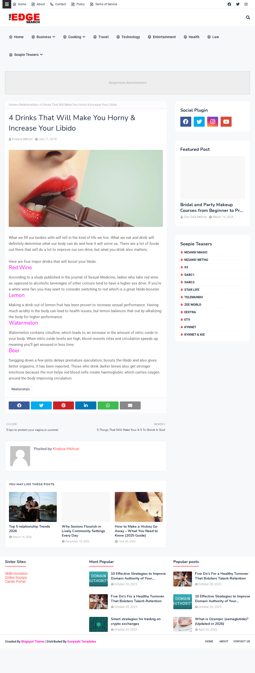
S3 (186, 267)
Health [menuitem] (194, 37)
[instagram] (246, 4)
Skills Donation (16, 574)
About (41, 4)
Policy (80, 4)
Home (22, 4)
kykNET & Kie (194, 334)
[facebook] (229, 4)
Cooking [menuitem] (74, 37)
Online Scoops (16, 577)
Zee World (192, 304)
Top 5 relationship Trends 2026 (29, 528)
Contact (60, 4)
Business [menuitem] (44, 37)
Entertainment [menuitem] (164, 37)
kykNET (190, 327)
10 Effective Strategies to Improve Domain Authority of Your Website (138, 576)
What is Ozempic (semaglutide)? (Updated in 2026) (221, 621)
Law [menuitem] (215, 37)
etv (187, 319)
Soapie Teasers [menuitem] (26, 55)
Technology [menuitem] (131, 37)
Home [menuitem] (19, 37)
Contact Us (241, 641)
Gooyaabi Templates (81, 641)
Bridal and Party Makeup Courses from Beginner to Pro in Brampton (211, 208)
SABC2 (189, 282)
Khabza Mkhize (22, 139)
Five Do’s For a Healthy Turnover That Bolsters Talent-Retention (137, 598)
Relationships (28, 104)
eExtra (190, 312)
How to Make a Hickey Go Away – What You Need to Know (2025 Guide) (136, 531)
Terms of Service (106, 4)
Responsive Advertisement (127, 83)
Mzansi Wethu (196, 260)
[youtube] (226, 122)
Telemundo (193, 297)
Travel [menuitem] (103, 37)
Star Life (191, 289)
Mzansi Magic (196, 252)
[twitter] (238, 4)
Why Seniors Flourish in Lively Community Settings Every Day (83, 531)
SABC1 (189, 275)
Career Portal (15, 581)
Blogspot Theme (32, 641)
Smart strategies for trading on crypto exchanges (136, 621)
